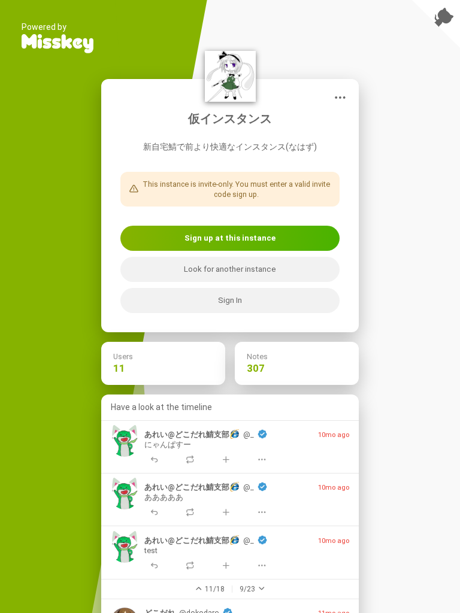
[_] (124, 443)
